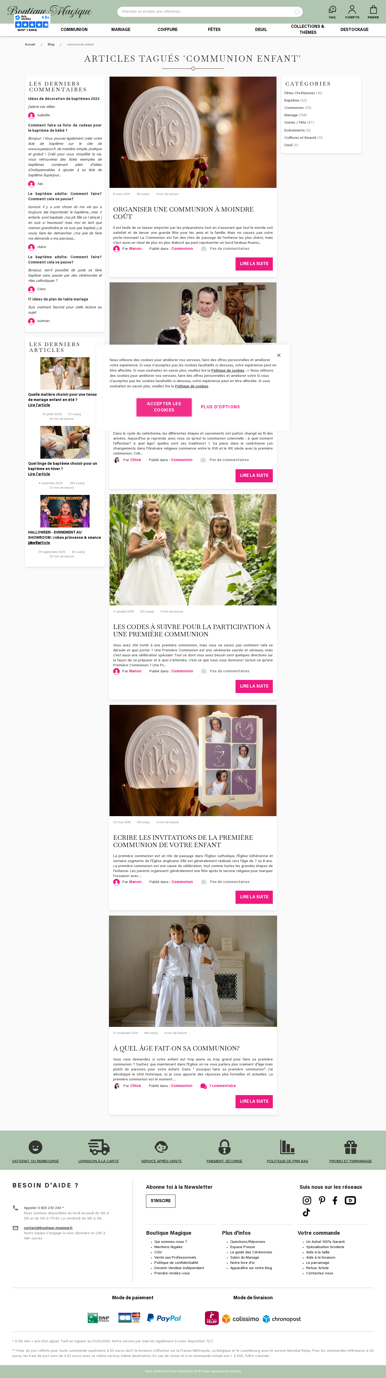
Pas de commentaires (229, 249)
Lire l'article (39, 405)
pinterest (322, 1201)
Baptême (295, 101)
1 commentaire (223, 1086)
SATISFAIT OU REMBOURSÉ (35, 1161)
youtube (350, 1201)
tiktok (306, 1213)
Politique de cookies (227, 371)
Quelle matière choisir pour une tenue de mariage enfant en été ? (62, 397)
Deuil (291, 145)
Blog (51, 44)
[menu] (193, 30)
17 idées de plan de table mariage (58, 300)
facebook (335, 1201)
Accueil (30, 44)
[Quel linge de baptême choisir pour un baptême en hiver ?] (65, 442)
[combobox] (210, 12)
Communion (182, 249)
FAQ (332, 17)
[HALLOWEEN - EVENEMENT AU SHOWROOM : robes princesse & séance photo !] (65, 511)
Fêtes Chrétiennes (303, 93)
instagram (307, 1201)
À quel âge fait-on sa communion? (176, 1048)
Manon (135, 249)
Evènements (297, 131)
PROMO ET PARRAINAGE (351, 1161)
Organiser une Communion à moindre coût (183, 213)
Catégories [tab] (308, 83)
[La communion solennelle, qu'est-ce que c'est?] (193, 338)
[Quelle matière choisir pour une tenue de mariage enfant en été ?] (65, 373)
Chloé (135, 1086)
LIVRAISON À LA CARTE (99, 1161)
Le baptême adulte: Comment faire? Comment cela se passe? (65, 196)
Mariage (295, 115)
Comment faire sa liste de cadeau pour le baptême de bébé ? (65, 128)
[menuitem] (27, 30)
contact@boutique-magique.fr (48, 1228)
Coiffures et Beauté (303, 138)
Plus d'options (220, 407)
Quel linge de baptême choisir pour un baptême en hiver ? (62, 466)
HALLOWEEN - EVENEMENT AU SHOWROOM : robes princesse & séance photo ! (64, 536)
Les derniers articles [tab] (54, 347)
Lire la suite (254, 264)
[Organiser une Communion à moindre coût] (193, 132)
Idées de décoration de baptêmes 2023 (64, 99)
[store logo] (49, 12)
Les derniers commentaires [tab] (58, 86)
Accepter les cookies (164, 407)
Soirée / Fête (299, 123)
